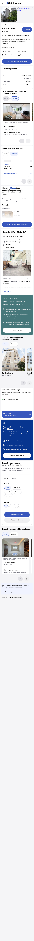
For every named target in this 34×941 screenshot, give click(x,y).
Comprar (14, 98)
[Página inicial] (14, 3)
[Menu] (2, 3)
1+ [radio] (6, 506)
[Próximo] (28, 141)
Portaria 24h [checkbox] (16, 487)
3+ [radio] (14, 506)
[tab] (6, 478)
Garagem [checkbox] (17, 492)
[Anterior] (21, 141)
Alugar (6, 98)
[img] (16, 112)
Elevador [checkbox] (8, 492)
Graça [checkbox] (8, 487)
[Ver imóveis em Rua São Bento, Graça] (25, 9)
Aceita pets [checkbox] (9, 496)
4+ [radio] (18, 506)
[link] (17, 514)
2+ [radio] (10, 506)
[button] (16, 119)
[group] (16, 119)
